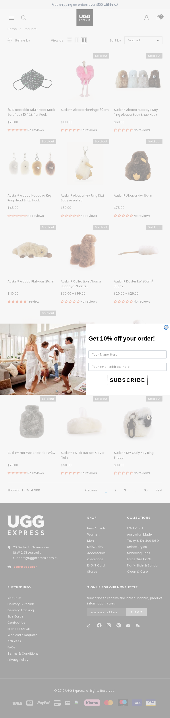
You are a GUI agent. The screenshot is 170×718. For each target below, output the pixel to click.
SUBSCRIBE (127, 380)
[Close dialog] (166, 327)
